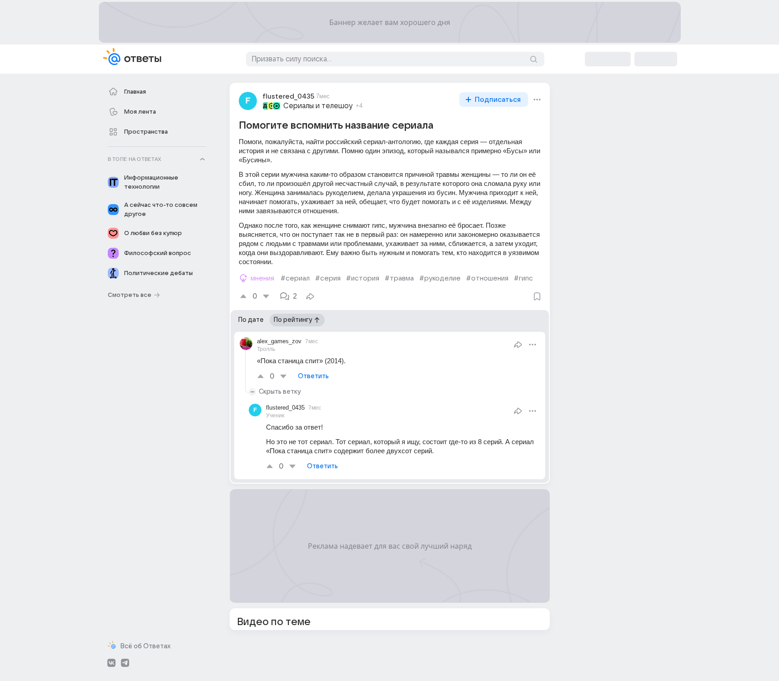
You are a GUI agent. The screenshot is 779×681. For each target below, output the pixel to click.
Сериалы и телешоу (318, 106)
